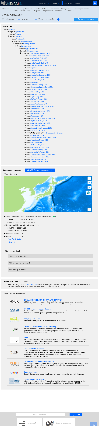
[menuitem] (43, 3)
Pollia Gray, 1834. (31, 285)
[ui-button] (95, 3)
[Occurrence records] (59, 419)
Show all (12, 242)
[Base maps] (88, 193)
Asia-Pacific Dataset (15, 239)
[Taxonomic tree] (29, 419)
